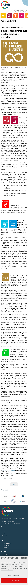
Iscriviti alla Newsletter (7, 555)
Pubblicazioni (5, 535)
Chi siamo (4, 527)
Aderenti (4, 530)
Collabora (4, 547)
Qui (2, 566)
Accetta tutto (14, 580)
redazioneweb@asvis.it (8, 470)
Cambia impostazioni (14, 575)
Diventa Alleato (5, 545)
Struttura (4, 534)
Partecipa (3, 540)
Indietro (14, 484)
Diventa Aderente (6, 543)
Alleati (3, 532)
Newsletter (4, 552)
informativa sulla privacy (7, 570)
